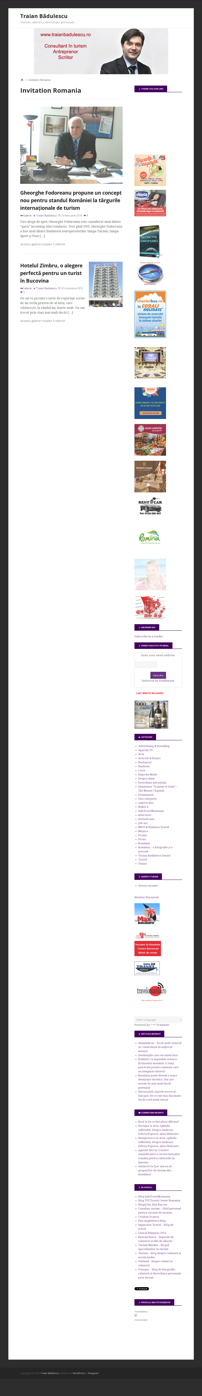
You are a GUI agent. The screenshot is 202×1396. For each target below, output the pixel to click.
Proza (142, 839)
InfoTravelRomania (151, 810)
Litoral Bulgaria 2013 (152, 1232)
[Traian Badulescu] (135, 1315)
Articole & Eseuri (149, 758)
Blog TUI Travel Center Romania (159, 1200)
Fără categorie (147, 798)
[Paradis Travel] (150, 589)
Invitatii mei (146, 819)
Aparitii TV (145, 750)
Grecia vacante (148, 885)
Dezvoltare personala (152, 782)
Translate (162, 1024)
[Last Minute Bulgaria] (149, 694)
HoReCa (143, 806)
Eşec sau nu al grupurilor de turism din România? (155, 1170)
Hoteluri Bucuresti (146, 897)
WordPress (79, 1373)
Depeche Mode (147, 774)
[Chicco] (150, 215)
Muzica (143, 831)
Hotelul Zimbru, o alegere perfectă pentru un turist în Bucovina (51, 273)
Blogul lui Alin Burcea (152, 1204)
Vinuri (142, 863)
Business (144, 766)
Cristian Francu (148, 1216)
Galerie (27, 215)
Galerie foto (146, 802)
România (144, 843)
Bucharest (145, 762)
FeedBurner (167, 680)
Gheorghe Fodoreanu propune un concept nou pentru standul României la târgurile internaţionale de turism (71, 200)
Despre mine (146, 778)
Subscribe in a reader (148, 636)
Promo (142, 835)
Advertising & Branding (153, 746)
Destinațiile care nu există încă (158, 1055)
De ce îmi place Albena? (163, 1121)
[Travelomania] (151, 1003)
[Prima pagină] (22, 80)
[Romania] (150, 552)
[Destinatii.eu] (150, 284)
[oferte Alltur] (150, 618)
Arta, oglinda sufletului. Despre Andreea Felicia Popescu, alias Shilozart (158, 1129)
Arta (141, 754)
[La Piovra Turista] (147, 955)
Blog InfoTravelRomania (154, 1196)
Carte (141, 770)
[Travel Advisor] (147, 974)
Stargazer (93, 1373)
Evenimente (146, 794)
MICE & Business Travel (153, 827)
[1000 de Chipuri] (151, 727)
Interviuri (144, 815)
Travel (142, 859)
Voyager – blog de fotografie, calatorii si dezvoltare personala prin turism (159, 1273)
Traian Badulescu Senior (154, 855)
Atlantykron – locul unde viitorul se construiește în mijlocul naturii (159, 1047)
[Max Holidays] (147, 923)
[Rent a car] (150, 516)
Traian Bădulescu (44, 16)
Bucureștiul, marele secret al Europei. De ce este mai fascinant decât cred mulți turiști (159, 1095)
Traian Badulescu (141, 1312)
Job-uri (143, 823)
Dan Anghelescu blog (152, 1220)
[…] (42, 236)
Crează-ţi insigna (140, 1320)
